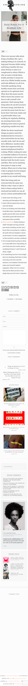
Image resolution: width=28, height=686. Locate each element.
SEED (11, 678)
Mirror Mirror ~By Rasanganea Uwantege (13, 480)
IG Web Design (20, 684)
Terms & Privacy (14, 681)
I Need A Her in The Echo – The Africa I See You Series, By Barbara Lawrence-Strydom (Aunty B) (17, 566)
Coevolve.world (20, 678)
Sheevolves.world (12, 675)
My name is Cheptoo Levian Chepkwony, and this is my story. (13, 488)
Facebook (11, 299)
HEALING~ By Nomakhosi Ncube (17, 573)
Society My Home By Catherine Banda (12, 494)
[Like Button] (3, 51)
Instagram (18, 299)
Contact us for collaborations (12, 539)
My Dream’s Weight (11, 491)
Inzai (5, 486)
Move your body (8, 222)
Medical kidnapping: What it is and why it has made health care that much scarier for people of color (11, 375)
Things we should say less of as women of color (16, 367)
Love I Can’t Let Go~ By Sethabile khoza (17, 558)
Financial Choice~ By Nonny (14, 484)
